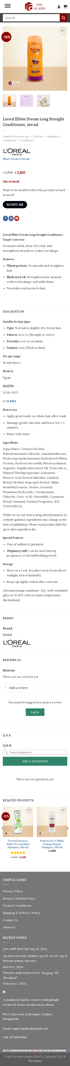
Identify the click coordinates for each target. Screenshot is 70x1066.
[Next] (61, 58)
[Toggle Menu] (8, 6)
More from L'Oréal (16, 159)
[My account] (59, 6)
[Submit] (63, 17)
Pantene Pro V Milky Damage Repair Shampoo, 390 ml (52, 844)
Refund (21, 898)
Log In (35, 712)
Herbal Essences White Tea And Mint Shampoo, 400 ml (18, 844)
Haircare (38, 136)
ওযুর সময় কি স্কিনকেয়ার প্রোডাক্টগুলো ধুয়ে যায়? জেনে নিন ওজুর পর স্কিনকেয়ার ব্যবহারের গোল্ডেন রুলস (35, 958)
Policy (31, 898)
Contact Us (10, 920)
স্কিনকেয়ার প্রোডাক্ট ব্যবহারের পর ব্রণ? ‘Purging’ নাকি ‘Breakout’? (30, 975)
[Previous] (8, 58)
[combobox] (31, 17)
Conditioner (27, 140)
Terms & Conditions (17, 905)
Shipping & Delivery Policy (21, 913)
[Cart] (65, 6)
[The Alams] (35, 6)
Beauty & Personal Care (16, 136)
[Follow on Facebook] (5, 218)
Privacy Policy (13, 891)
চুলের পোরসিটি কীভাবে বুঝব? (16, 949)
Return (8, 898)
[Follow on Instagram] (11, 218)
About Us (9, 927)
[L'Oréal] (17, 643)
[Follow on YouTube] (16, 218)
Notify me (15, 204)
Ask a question (35, 761)
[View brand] (17, 151)
